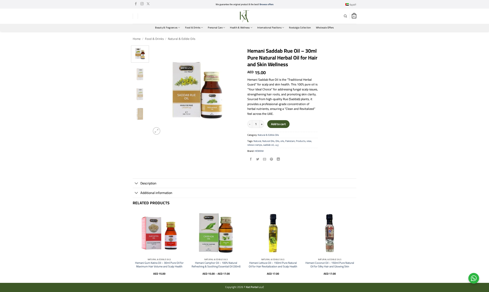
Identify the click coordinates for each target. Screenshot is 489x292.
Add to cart (278, 124)
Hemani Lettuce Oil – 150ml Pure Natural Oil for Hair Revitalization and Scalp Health (273, 264)
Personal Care (215, 27)
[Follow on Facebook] (136, 4)
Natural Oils (268, 141)
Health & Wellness (240, 27)
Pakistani (290, 141)
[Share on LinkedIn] (278, 159)
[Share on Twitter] (258, 159)
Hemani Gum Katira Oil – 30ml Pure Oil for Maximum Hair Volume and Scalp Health (159, 264)
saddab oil (268, 144)
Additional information (156, 193)
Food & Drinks (192, 27)
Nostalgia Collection (300, 27)
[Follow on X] (148, 4)
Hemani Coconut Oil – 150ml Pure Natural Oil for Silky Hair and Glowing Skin (329, 264)
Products (300, 141)
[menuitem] (350, 4)
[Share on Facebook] (251, 159)
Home (137, 39)
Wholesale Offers (325, 27)
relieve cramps (254, 144)
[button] (345, 16)
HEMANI (259, 151)
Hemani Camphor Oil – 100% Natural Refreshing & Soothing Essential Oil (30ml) (216, 264)
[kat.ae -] (244, 16)
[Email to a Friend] (265, 159)
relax (309, 141)
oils (282, 141)
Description (148, 183)
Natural (257, 141)
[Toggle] (136, 183)
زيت (277, 144)
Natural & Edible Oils (181, 39)
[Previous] (158, 91)
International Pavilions (269, 27)
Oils (277, 141)
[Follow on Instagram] (142, 4)
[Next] (235, 91)
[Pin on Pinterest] (271, 159)
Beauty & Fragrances (166, 27)
